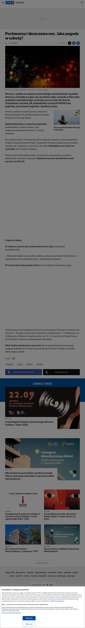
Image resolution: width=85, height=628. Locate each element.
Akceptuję (29, 618)
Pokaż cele (29, 624)
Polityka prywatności (57, 601)
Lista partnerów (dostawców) (11, 613)
